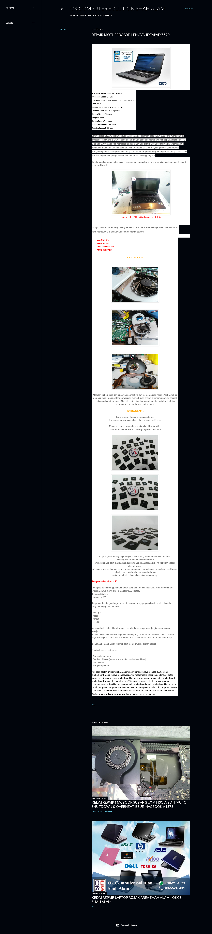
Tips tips (96, 15)
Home (73, 15)
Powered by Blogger (129, 925)
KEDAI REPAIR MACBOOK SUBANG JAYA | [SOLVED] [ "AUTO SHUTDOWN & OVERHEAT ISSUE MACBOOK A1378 (139, 804)
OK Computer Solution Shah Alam (117, 8)
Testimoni (84, 15)
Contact (107, 15)
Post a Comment (105, 812)
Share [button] (62, 29)
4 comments (103, 907)
